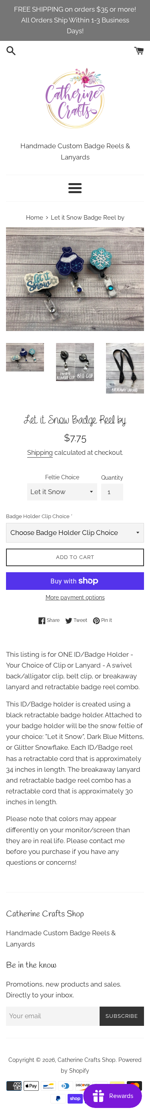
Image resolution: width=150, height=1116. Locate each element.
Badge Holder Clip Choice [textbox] (39, 516)
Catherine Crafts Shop (87, 1060)
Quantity (112, 477)
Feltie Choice (62, 477)
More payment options (75, 597)
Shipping (40, 452)
